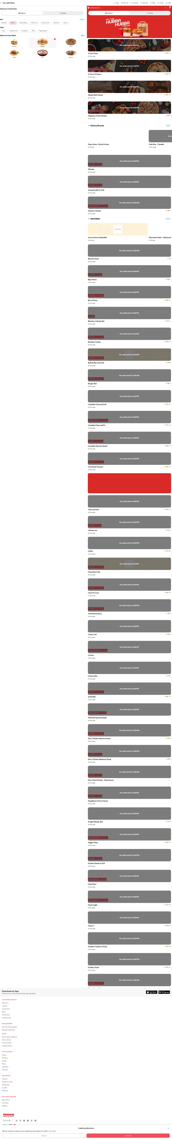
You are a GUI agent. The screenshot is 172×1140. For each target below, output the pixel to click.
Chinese (5, 1058)
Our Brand (5, 1015)
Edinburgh (5, 1085)
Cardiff (4, 1088)
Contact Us (6, 1009)
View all (5, 1070)
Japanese (5, 1067)
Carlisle (4, 1079)
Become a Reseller (8, 1030)
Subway (5, 1106)
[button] (166, 8)
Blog (3, 1012)
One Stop (5, 1103)
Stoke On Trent (7, 1082)
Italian (4, 1061)
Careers (4, 1006)
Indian (4, 1055)
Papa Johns (6, 1100)
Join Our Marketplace (9, 1027)
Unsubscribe (6, 1018)
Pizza (4, 1064)
